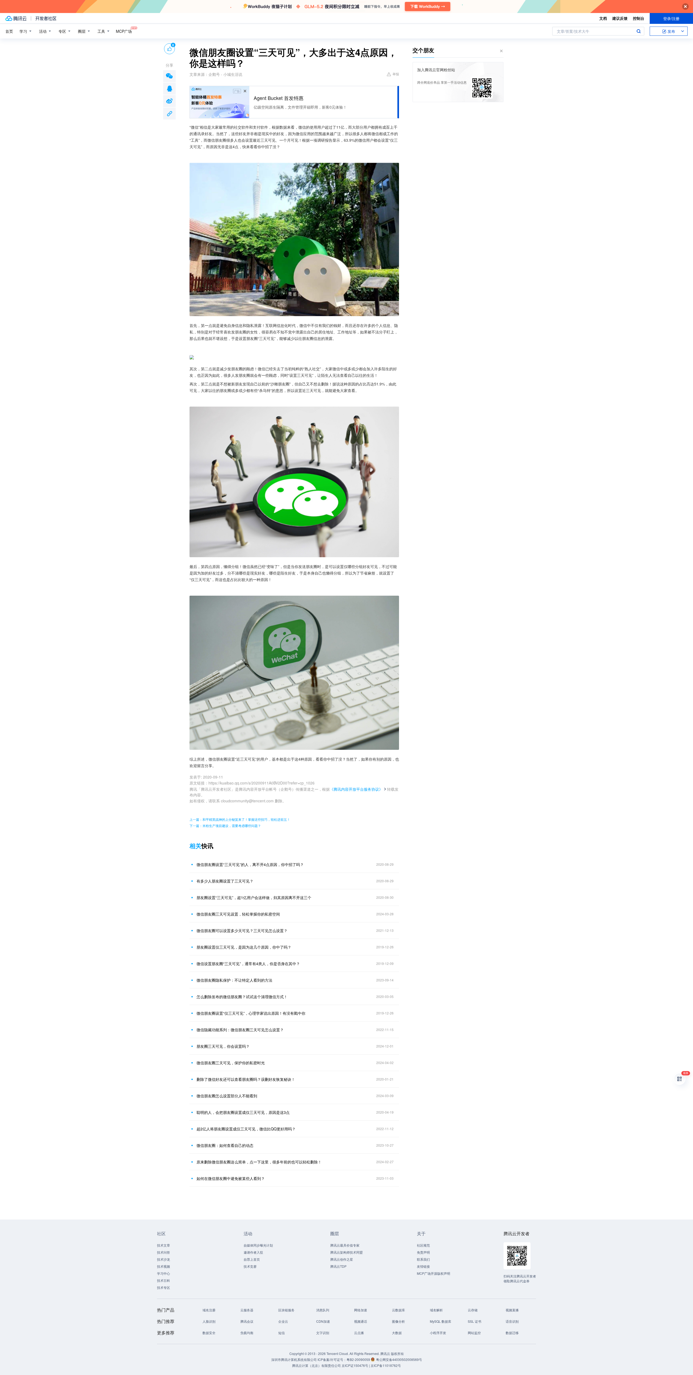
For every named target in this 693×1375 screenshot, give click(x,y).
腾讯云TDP (338, 1266)
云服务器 (246, 1310)
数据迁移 (512, 1332)
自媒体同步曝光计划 (258, 1245)
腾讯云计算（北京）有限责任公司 (316, 1365)
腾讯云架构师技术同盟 (346, 1252)
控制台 (638, 18)
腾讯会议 (246, 1321)
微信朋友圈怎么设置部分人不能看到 (227, 1095)
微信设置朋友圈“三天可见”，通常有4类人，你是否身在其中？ (248, 963)
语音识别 (512, 1321)
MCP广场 (124, 31)
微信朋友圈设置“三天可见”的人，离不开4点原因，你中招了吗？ (250, 864)
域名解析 (436, 1310)
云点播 (359, 1332)
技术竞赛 (250, 1266)
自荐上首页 (252, 1259)
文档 (603, 18)
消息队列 (322, 1310)
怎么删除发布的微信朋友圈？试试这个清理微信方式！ (242, 996)
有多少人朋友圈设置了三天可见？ (225, 881)
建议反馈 (619, 18)
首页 (9, 31)
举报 (396, 74)
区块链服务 (286, 1310)
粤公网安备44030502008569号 (399, 1359)
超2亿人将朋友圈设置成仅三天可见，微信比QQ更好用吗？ (246, 1128)
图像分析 (398, 1321)
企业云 (283, 1321)
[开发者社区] (45, 18)
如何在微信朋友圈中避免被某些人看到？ (231, 1178)
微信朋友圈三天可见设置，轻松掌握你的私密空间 (238, 914)
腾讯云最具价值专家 (344, 1245)
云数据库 (398, 1310)
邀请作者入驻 (253, 1252)
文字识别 (322, 1332)
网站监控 (474, 1332)
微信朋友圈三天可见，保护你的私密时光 (231, 1062)
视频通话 (360, 1321)
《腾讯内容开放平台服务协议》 (356, 789)
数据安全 (208, 1332)
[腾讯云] (16, 18)
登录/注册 (671, 18)
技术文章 (163, 1245)
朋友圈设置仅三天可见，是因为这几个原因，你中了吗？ (244, 947)
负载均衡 (246, 1332)
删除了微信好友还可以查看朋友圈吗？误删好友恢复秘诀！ (246, 1079)
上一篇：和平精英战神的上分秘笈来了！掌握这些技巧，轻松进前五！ (239, 819)
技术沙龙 (163, 1259)
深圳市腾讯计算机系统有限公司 (294, 1359)
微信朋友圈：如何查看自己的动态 (225, 1145)
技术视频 (163, 1266)
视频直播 (512, 1310)
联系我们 (423, 1259)
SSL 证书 (474, 1321)
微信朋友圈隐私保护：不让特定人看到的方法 (234, 980)
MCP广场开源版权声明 (433, 1273)
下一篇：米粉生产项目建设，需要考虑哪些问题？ (225, 825)
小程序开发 (438, 1332)
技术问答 (163, 1252)
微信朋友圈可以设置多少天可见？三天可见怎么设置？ (242, 930)
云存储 (473, 1310)
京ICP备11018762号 (386, 1365)
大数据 (397, 1332)
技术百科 (163, 1280)
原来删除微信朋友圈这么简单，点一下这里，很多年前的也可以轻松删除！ (259, 1162)
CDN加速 (323, 1321)
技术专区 (163, 1287)
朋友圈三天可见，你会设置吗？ (223, 1046)
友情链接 (423, 1266)
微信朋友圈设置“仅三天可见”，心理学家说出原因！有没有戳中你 (251, 1013)
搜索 (638, 31)
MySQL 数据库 (440, 1321)
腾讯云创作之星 (341, 1259)
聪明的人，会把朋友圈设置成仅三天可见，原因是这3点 (243, 1112)
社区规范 (423, 1245)
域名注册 (208, 1310)
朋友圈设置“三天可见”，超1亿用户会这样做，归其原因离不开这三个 (254, 897)
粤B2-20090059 (358, 1359)
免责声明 (423, 1252)
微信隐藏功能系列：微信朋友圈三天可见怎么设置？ (240, 1029)
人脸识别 (208, 1321)
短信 (281, 1332)
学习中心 (163, 1273)
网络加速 (360, 1310)
